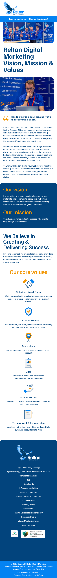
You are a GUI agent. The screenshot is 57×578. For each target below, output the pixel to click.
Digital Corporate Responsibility (28, 512)
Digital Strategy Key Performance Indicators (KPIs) (28, 471)
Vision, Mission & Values (28, 521)
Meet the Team (28, 525)
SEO (28, 479)
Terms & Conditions (28, 492)
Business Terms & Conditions (28, 496)
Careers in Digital (28, 516)
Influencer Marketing (28, 488)
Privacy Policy (28, 504)
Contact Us (28, 508)
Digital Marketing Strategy (28, 467)
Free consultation (18, 19)
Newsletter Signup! (38, 19)
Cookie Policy (29, 500)
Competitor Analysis (28, 475)
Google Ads (28, 484)
